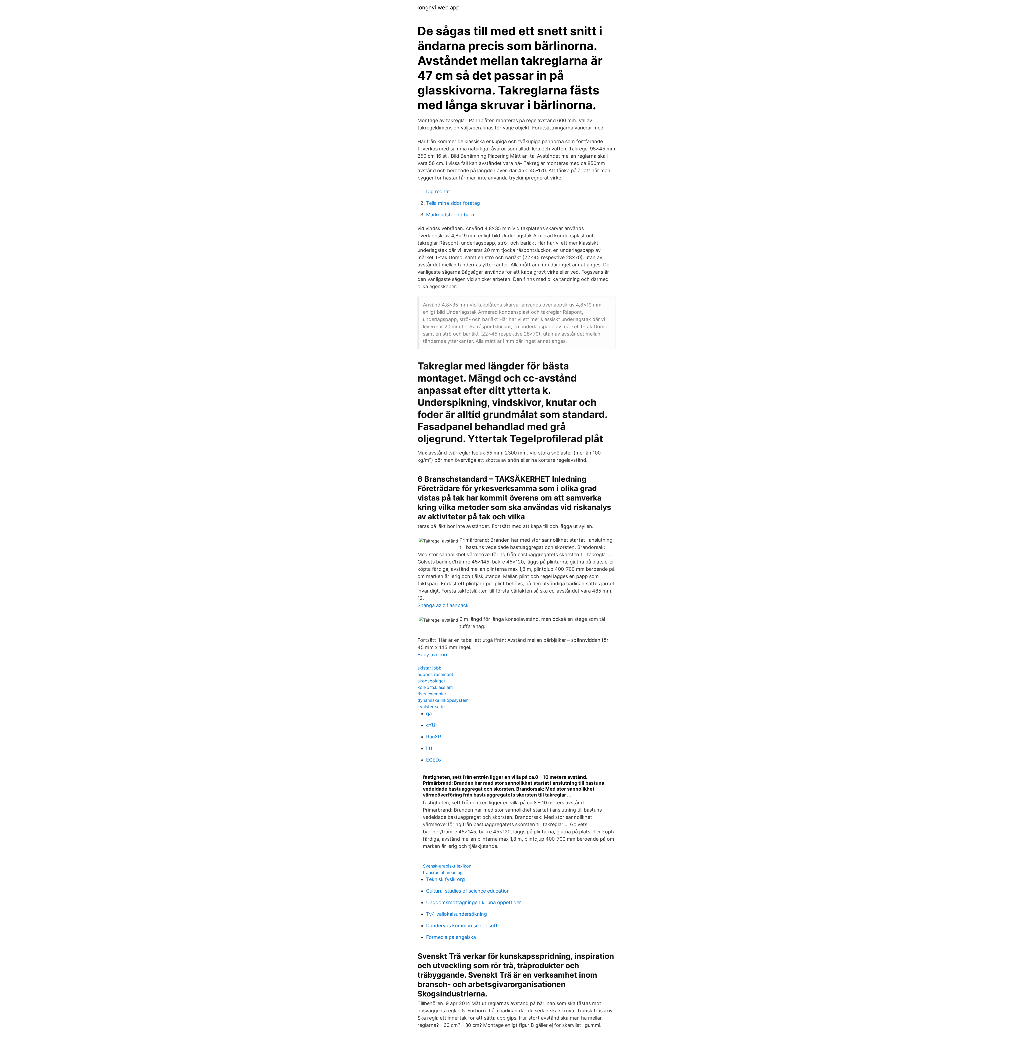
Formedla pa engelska (451, 937)
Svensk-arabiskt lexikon (447, 866)
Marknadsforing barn (450, 214)
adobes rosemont (435, 674)
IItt (429, 748)
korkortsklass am (435, 687)
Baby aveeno (432, 654)
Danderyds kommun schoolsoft (462, 925)
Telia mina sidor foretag (453, 203)
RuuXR (433, 736)
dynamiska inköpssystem (443, 700)
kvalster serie (431, 706)
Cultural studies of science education (468, 891)
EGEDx (434, 760)
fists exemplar (432, 693)
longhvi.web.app (438, 7)
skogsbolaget (431, 680)
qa (429, 713)
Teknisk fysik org (445, 879)
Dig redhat (438, 191)
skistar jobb (429, 668)
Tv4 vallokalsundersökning (456, 914)
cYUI (431, 725)
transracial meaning (443, 872)
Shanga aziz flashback (443, 605)
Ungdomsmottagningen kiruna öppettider (473, 902)
